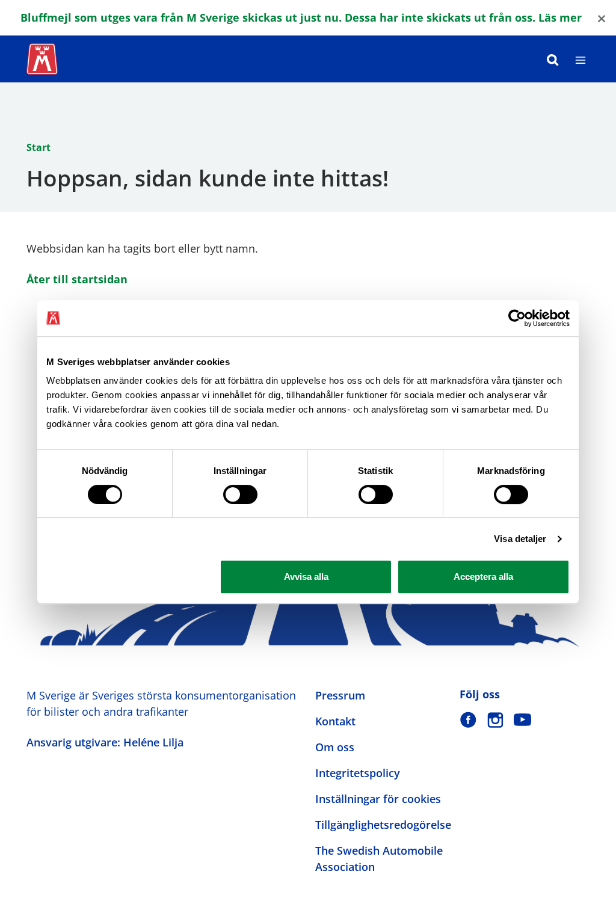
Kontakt (335, 721)
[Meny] (580, 59)
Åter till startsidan (77, 279)
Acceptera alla (483, 576)
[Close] (601, 17)
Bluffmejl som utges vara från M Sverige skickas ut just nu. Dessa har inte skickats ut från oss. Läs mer (301, 17)
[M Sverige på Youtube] (522, 719)
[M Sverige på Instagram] (495, 719)
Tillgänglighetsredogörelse (383, 824)
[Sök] (553, 59)
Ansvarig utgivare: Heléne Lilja (104, 742)
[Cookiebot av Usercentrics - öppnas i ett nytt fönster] (517, 318)
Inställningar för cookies (378, 799)
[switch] (240, 494)
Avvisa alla (306, 576)
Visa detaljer (520, 538)
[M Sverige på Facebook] (468, 719)
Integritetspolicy (357, 773)
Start (38, 147)
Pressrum (340, 695)
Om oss (334, 747)
